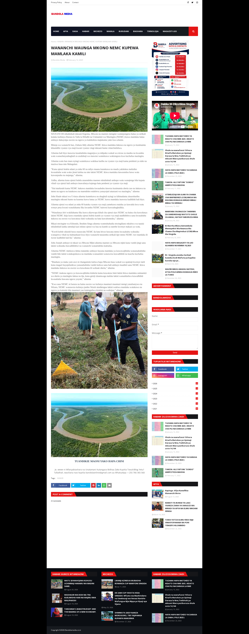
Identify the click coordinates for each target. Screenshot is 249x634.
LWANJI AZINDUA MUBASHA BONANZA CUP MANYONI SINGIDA (131, 582)
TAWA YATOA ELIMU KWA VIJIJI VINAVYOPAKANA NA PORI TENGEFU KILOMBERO (179, 522)
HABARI (60, 41)
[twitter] (192, 2)
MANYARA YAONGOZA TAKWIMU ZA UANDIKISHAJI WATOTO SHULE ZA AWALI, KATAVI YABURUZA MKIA (181, 214)
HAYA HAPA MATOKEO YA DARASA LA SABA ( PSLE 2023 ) (181, 171)
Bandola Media (59, 60)
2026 (175, 383)
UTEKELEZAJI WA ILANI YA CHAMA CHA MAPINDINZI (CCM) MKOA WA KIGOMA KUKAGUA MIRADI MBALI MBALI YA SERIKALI (181, 198)
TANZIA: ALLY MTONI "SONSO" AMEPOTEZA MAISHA (179, 183)
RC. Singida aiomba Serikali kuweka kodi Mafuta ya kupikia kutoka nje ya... (180, 258)
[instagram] (197, 2)
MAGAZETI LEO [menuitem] (170, 31)
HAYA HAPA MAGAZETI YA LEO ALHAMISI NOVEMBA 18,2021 (179, 244)
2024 (175, 393)
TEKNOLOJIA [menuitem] (153, 31)
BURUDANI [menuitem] (124, 31)
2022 (175, 403)
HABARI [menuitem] (85, 31)
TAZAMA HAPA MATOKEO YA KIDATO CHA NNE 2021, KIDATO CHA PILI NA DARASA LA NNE (179, 139)
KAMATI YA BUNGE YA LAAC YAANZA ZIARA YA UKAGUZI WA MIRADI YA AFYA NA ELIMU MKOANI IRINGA (181, 507)
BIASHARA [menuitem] (138, 31)
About (67, 2)
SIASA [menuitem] (75, 31)
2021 (175, 408)
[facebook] (188, 2)
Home (53, 41)
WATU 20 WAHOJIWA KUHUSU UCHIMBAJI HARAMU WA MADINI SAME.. (79, 583)
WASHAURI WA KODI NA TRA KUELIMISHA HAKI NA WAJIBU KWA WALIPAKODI (80, 598)
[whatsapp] (187, 375)
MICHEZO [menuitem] (98, 31)
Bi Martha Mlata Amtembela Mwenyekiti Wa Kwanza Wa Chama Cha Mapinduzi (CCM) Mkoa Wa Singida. (181, 230)
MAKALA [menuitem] (110, 31)
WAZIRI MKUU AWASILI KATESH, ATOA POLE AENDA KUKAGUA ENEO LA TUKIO (181, 272)
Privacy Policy (56, 2)
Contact (75, 2)
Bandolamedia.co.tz (73, 630)
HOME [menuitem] (56, 31)
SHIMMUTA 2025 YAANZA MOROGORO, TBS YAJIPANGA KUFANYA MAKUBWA (128, 615)
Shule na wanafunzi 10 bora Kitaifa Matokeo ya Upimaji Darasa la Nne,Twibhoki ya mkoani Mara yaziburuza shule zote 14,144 (180, 156)
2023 (175, 398)
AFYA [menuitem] (65, 31)
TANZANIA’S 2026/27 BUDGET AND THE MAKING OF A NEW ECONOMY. (80, 610)
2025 (175, 388)
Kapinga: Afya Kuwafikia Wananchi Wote (176, 492)
